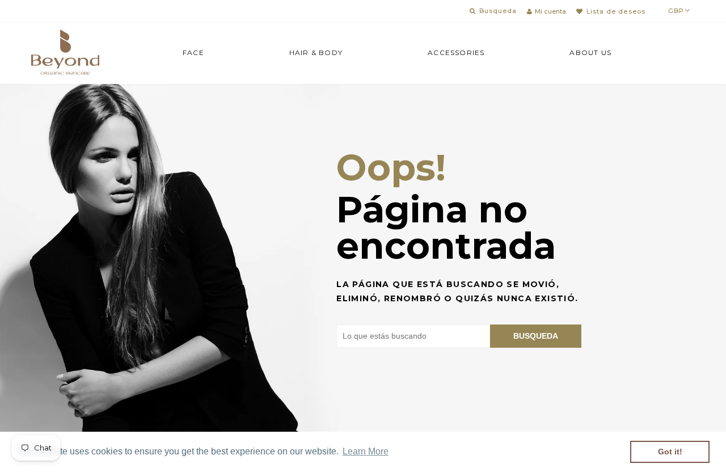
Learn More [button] (366, 451)
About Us (590, 52)
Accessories (456, 52)
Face (193, 52)
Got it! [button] (670, 451)
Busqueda (535, 335)
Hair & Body (316, 52)
